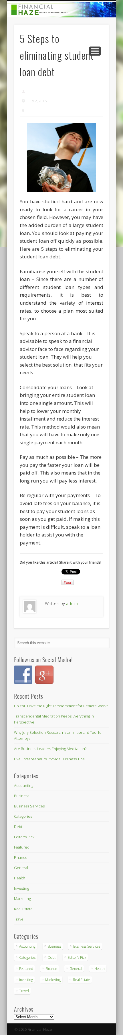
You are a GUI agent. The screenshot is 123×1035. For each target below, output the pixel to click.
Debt (18, 826)
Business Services (29, 806)
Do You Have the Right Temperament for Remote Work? (61, 705)
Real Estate (23, 908)
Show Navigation (95, 51)
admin (33, 91)
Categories (23, 816)
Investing (21, 888)
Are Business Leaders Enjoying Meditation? (50, 748)
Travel (19, 919)
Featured (21, 847)
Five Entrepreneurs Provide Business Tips (49, 758)
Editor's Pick (24, 836)
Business (21, 795)
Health (19, 878)
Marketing (22, 898)
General (21, 867)
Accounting (23, 785)
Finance (34, 110)
